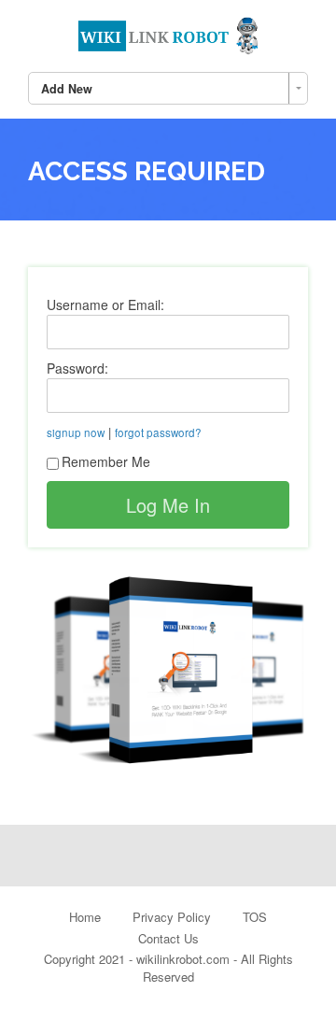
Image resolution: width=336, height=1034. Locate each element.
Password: (77, 368)
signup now (76, 432)
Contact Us (168, 938)
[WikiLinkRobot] (168, 32)
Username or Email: (105, 304)
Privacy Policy (172, 917)
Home (85, 917)
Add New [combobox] (66, 88)
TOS (255, 917)
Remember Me (106, 461)
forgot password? (158, 432)
